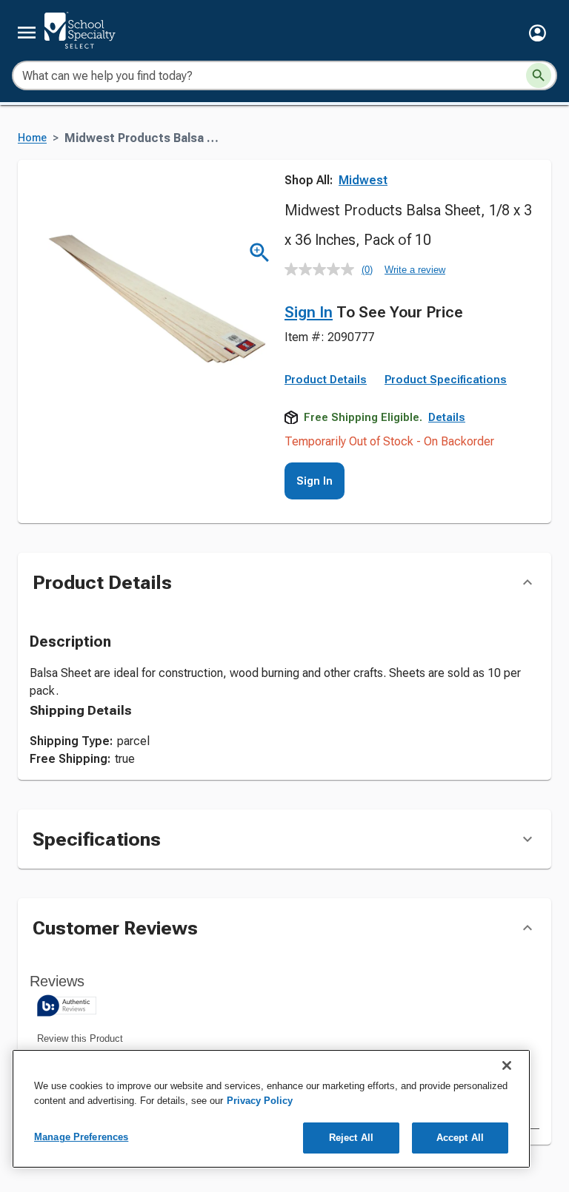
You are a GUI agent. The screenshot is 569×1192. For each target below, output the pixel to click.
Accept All (460, 1137)
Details (446, 417)
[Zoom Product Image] (259, 253)
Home (32, 138)
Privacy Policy (260, 1100)
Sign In (308, 312)
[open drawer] (26, 32)
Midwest (363, 180)
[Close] (506, 1065)
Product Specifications (446, 379)
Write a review (415, 269)
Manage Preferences (81, 1136)
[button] (538, 33)
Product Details (325, 379)
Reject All (351, 1137)
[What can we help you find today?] (538, 75)
